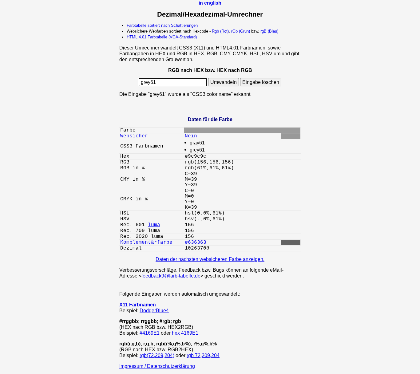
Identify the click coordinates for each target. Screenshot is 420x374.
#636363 (195, 242)
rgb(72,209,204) (157, 355)
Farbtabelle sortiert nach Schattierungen (162, 25)
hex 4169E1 (185, 333)
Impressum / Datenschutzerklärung (157, 366)
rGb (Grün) (240, 31)
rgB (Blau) (269, 31)
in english (210, 3)
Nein (191, 136)
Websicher (134, 136)
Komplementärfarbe (146, 242)
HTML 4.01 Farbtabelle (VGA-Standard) (162, 37)
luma (154, 225)
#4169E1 (150, 333)
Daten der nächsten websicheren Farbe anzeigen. (210, 259)
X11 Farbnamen (137, 304)
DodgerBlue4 (154, 310)
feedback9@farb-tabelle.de (170, 275)
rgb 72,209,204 (203, 355)
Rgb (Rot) (220, 31)
